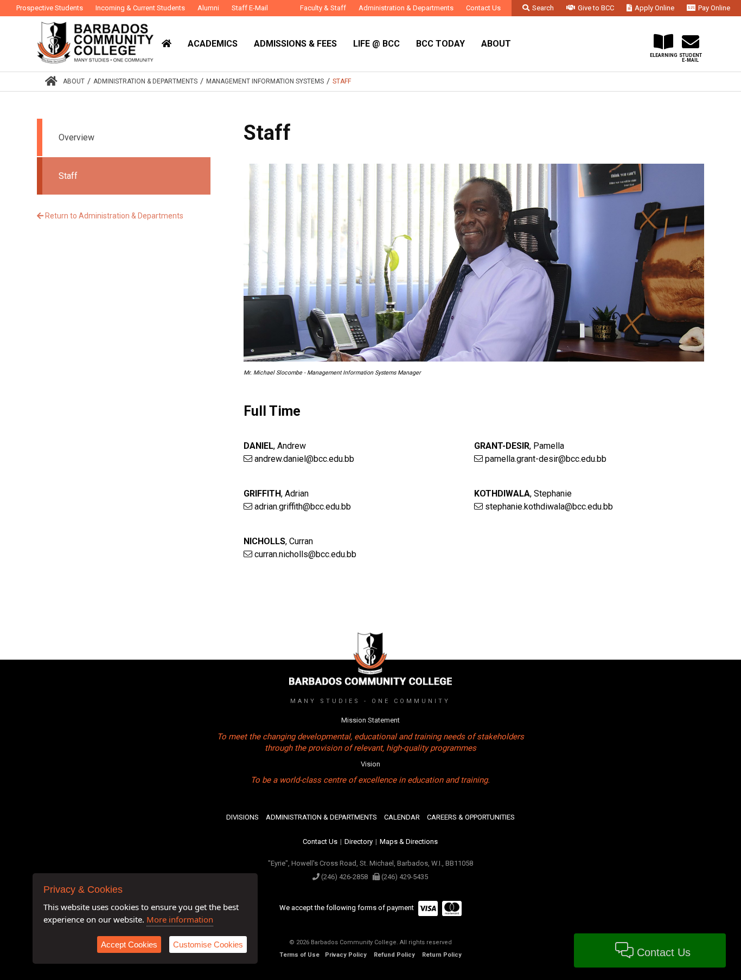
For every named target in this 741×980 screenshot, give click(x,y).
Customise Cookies (208, 944)
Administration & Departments (145, 81)
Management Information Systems (265, 81)
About (74, 81)
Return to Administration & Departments (113, 215)
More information (179, 919)
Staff (342, 81)
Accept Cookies (129, 944)
